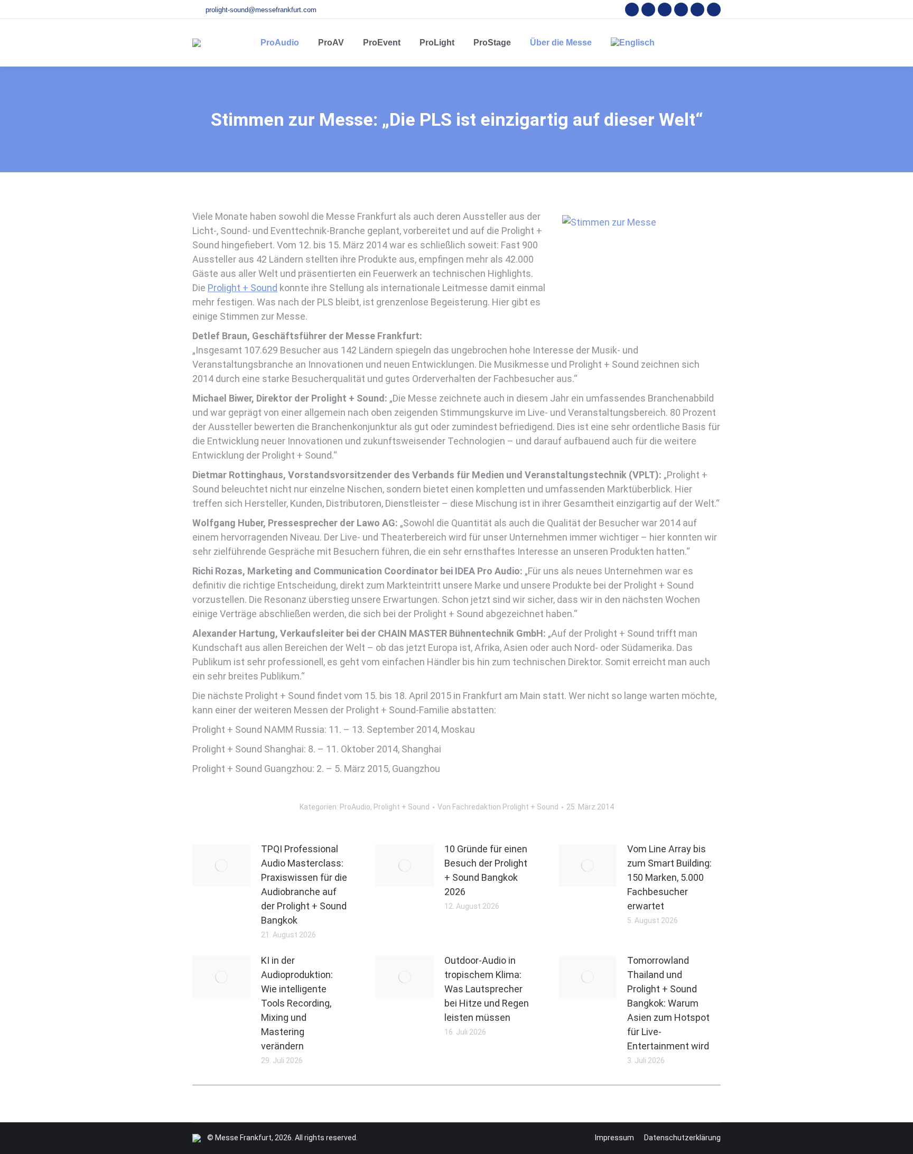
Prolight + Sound (242, 287)
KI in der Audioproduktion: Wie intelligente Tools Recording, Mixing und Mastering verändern (297, 1003)
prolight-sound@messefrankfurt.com (261, 10)
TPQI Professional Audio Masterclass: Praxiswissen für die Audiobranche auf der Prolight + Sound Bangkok (304, 884)
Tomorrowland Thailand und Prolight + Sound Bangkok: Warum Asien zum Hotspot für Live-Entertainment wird (668, 1003)
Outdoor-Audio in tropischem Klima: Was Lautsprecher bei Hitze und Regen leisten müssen (486, 989)
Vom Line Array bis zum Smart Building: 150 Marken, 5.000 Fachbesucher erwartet (669, 877)
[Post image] (221, 865)
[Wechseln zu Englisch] (633, 43)
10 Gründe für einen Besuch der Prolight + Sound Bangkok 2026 (485, 870)
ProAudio (355, 807)
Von (497, 807)
